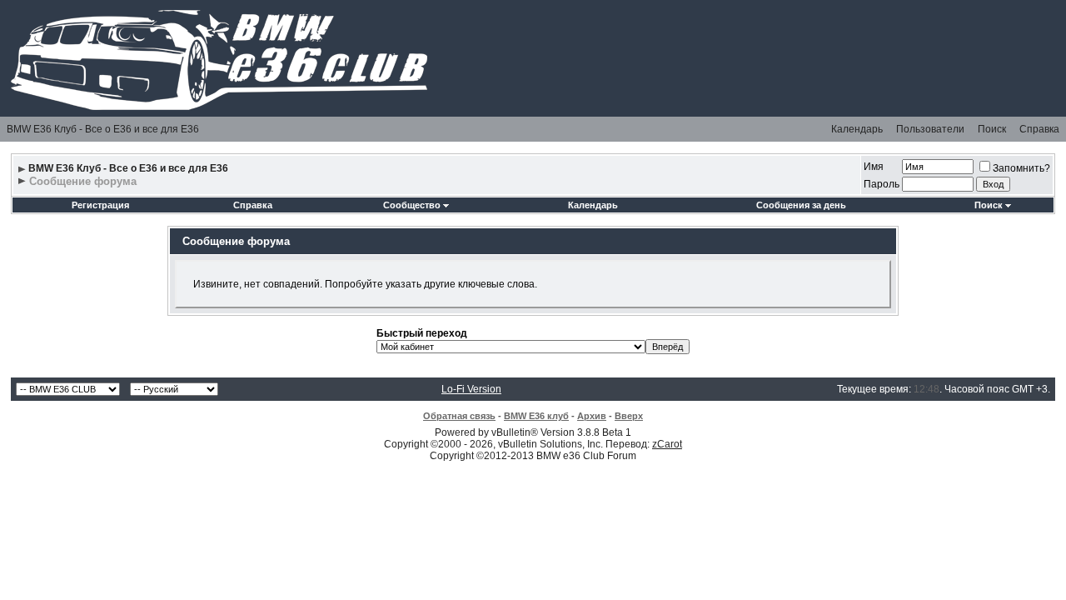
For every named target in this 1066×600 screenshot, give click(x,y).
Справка (1039, 129)
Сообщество (412, 205)
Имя (874, 166)
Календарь (857, 129)
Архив (591, 416)
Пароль (881, 184)
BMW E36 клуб (536, 416)
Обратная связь (459, 416)
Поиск (992, 129)
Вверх (629, 416)
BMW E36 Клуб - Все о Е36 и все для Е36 (103, 129)
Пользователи (930, 129)
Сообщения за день (801, 205)
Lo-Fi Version (471, 389)
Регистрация (100, 205)
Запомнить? (1021, 168)
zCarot (667, 444)
